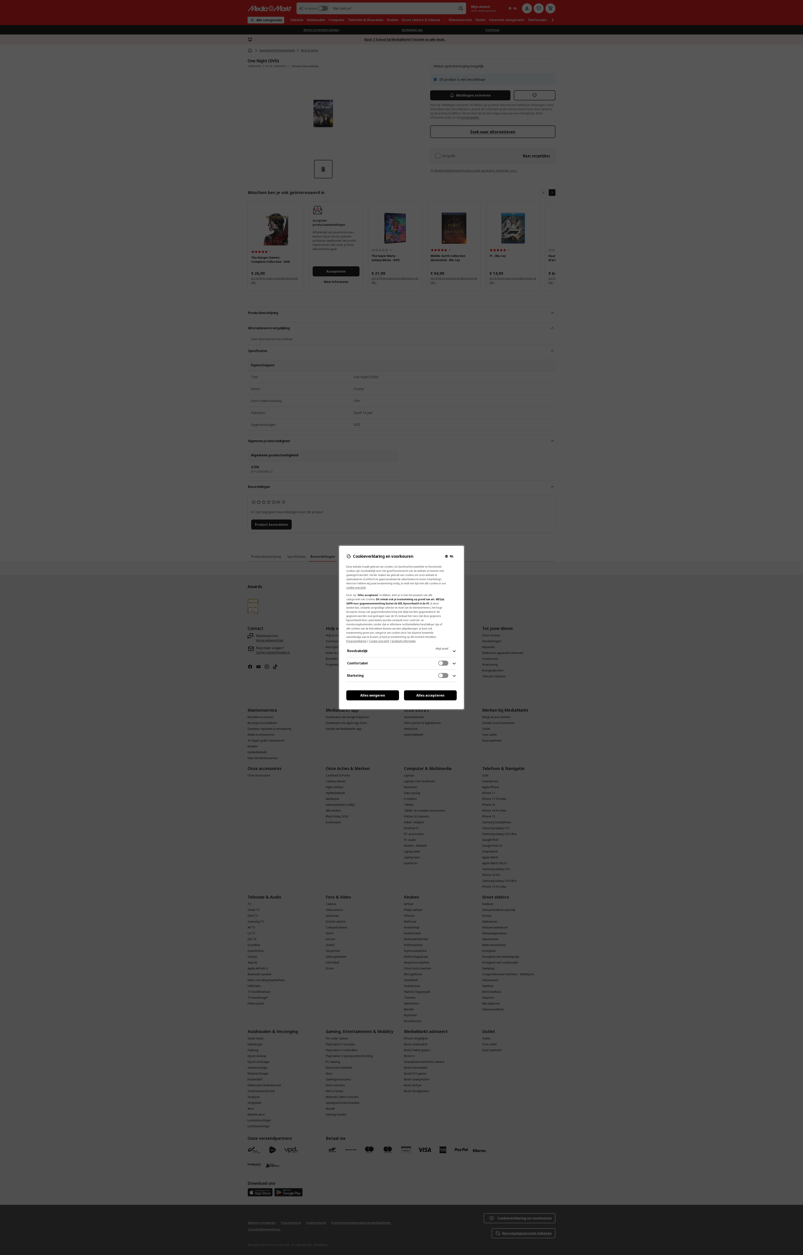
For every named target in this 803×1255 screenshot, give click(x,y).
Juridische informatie (404, 641)
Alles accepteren (430, 695)
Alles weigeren (372, 695)
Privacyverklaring (356, 641)
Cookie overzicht (379, 641)
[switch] (443, 663)
